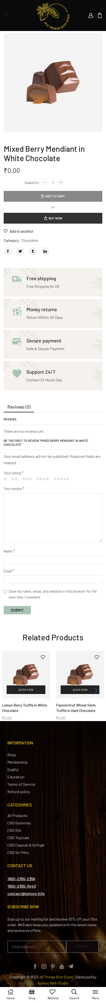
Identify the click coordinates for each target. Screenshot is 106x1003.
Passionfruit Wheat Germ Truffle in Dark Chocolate (76, 708)
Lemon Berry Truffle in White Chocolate (24, 708)
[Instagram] (43, 966)
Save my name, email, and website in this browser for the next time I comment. (53, 594)
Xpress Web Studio (53, 983)
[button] (96, 691)
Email (9, 571)
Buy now (55, 218)
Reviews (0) (18, 407)
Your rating (13, 473)
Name (9, 551)
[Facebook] (35, 966)
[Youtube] (61, 966)
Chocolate (29, 240)
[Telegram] (70, 966)
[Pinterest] (52, 966)
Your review (14, 488)
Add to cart (55, 196)
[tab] (19, 406)
